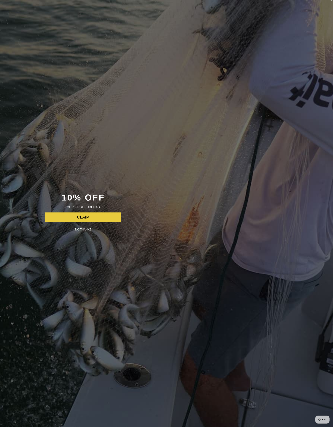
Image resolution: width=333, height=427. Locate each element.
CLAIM (83, 217)
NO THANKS (83, 229)
